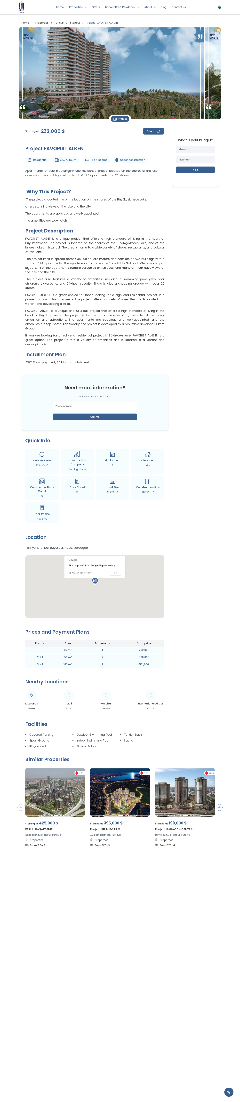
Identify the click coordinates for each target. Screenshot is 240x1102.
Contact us (179, 7)
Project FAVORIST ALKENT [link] (102, 23)
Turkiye (59, 23)
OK (115, 572)
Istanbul (75, 23)
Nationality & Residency (120, 7)
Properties (76, 7)
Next (195, 169)
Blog (163, 7)
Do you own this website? (80, 573)
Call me (94, 416)
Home (60, 7)
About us (150, 7)
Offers (96, 7)
